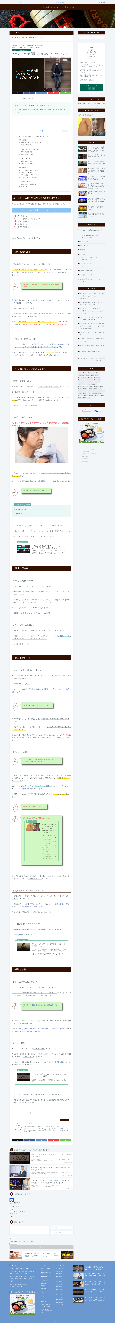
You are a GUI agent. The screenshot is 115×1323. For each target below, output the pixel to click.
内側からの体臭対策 (86, 270)
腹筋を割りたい (84, 245)
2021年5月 (59, 1294)
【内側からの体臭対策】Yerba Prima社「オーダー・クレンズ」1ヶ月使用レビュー (92, 359)
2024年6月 (59, 1271)
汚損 (80, 393)
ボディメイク (82, 384)
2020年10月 (60, 1304)
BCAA (85, 372)
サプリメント (84, 254)
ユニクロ (94, 384)
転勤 (80, 397)
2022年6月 (59, 1286)
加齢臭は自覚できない (27, 154)
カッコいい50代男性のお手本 (29, 177)
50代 (80, 372)
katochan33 (81, 375)
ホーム (20, 2)
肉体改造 (97, 395)
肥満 (103, 395)
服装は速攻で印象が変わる (28, 184)
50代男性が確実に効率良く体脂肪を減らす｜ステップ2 (92, 340)
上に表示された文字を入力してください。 (22, 1241)
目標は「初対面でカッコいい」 (29, 145)
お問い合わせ (60, 2)
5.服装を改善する (24, 181)
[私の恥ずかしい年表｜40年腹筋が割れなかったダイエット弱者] (91, 127)
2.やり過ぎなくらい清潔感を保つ (29, 149)
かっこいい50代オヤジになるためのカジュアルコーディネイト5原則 (92, 318)
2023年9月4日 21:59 (14, 1213)
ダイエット (81, 379)
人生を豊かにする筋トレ (87, 275)
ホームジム (90, 382)
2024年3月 (59, 1273)
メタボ (88, 384)
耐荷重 (91, 395)
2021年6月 (59, 1291)
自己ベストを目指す (26, 172)
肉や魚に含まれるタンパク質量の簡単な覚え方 (92, 333)
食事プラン (83, 250)
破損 (89, 393)
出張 (80, 388)
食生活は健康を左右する (28, 161)
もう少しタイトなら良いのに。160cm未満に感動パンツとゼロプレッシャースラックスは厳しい (92, 296)
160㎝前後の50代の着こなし (90, 235)
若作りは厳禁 (24, 186)
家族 (100, 388)
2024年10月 (60, 1268)
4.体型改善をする (24, 167)
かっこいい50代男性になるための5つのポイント (33, 136)
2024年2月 (59, 1276)
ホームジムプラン (85, 263)
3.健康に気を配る (24, 158)
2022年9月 (59, 1278)
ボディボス (85, 266)
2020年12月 (60, 1299)
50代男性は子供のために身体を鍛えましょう (92, 353)
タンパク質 (97, 377)
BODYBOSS (92, 372)
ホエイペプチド (82, 382)
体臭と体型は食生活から (28, 163)
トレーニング (84, 241)
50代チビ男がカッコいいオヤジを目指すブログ (57, 7)
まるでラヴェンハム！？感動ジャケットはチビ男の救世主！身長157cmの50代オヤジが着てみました (92, 311)
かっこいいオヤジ (82, 377)
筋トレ (80, 395)
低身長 (96, 386)
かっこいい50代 (95, 375)
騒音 (89, 397)
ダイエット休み (90, 379)
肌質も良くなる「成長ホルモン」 (30, 175)
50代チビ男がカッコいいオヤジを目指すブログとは (91, 280)
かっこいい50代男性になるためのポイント (22, 50)
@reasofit (28, 98)
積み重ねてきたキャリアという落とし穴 (32, 142)
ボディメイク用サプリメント (90, 257)
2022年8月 (59, 1281)
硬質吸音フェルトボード (98, 393)
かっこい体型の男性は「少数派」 (30, 170)
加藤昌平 (85, 388)
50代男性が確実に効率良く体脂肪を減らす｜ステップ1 (92, 346)
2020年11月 (60, 1302)
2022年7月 (59, 1284)
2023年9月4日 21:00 (14, 1203)
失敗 (96, 388)
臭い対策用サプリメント (89, 259)
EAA (98, 372)
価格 (102, 386)
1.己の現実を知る (24, 140)
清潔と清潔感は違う (26, 152)
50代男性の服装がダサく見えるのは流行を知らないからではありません (92, 303)
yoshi (88, 375)
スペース (91, 377)
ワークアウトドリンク (83, 386)
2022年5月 (59, 1289)
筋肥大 (86, 395)
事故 (92, 386)
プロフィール (40, 2)
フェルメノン (98, 379)
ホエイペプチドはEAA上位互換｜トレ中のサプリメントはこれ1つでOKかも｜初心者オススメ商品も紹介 (92, 326)
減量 (85, 393)
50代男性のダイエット (88, 237)
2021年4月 (59, 1297)
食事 (85, 397)
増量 (91, 388)
